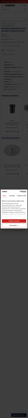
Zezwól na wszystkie (14, 221)
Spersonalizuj (13, 225)
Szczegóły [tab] (12, 195)
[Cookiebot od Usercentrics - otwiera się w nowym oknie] (20, 192)
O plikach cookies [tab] (21, 195)
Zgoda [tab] (4, 195)
